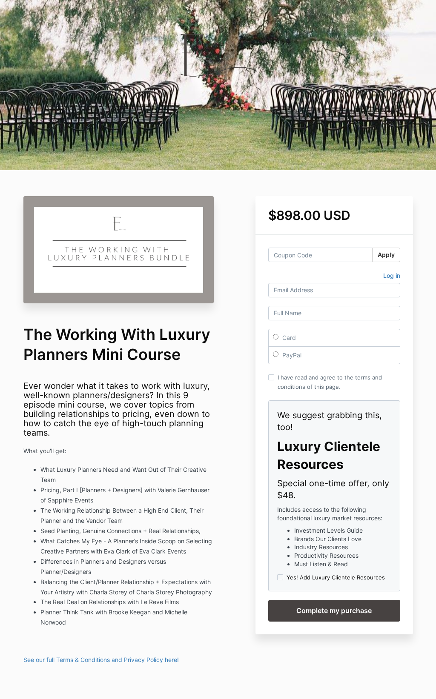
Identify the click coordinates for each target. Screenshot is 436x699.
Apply (386, 254)
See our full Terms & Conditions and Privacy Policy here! (102, 659)
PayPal (291, 355)
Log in (391, 275)
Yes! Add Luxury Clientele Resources (336, 577)
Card (288, 337)
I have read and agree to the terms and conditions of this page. (330, 382)
